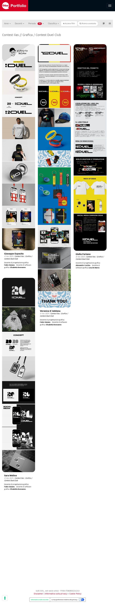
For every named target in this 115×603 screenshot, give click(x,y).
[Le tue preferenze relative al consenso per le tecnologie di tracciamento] (5, 598)
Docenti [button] (19, 24)
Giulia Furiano (83, 254)
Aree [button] (6, 24)
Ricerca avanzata (88, 23)
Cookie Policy (75, 594)
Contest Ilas (19, 256)
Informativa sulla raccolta (40, 599)
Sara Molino (10, 476)
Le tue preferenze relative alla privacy (64, 599)
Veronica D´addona (50, 311)
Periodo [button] (34, 24)
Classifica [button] (52, 24)
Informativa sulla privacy (56, 594)
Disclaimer (38, 594)
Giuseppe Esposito (14, 254)
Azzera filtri (69, 23)
